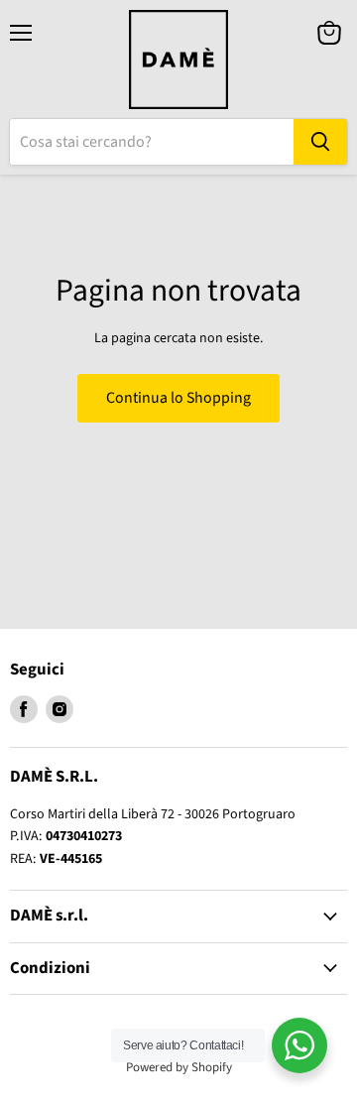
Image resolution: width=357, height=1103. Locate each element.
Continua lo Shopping (178, 398)
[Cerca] (320, 142)
